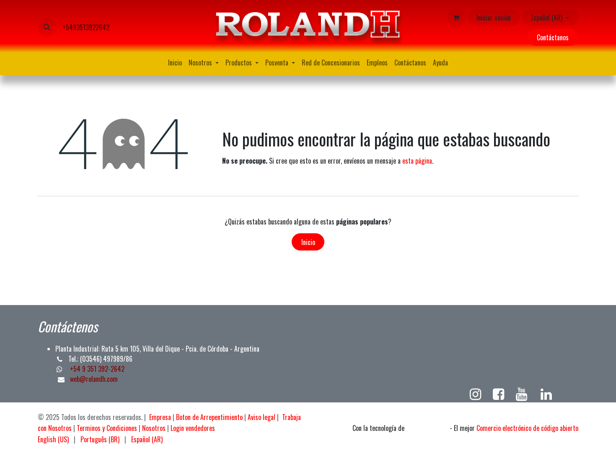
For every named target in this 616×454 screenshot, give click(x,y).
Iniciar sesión (493, 18)
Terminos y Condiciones (107, 428)
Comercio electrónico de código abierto (527, 428)
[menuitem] (175, 62)
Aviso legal (261, 417)
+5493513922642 (85, 27)
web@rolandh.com (94, 379)
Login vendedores (193, 428)
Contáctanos (553, 37)
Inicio (308, 242)
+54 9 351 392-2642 (96, 369)
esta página (417, 161)
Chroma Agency (427, 428)
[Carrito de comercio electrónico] (456, 17)
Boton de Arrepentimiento (209, 417)
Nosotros (154, 428)
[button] (47, 27)
